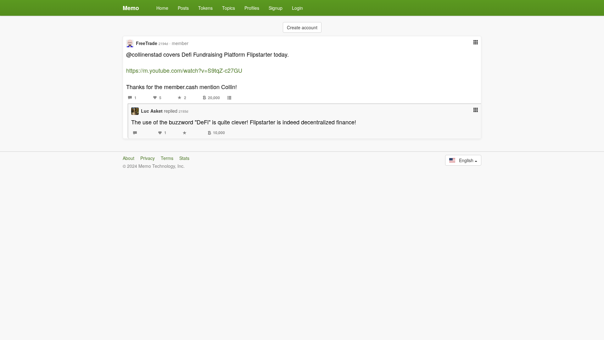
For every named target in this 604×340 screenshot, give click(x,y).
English (465, 160)
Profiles (251, 8)
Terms (167, 158)
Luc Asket (152, 111)
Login (297, 8)
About (128, 158)
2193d (183, 111)
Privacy (147, 158)
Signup (275, 8)
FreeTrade (146, 43)
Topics (228, 8)
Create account (302, 27)
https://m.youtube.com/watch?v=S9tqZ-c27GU (184, 70)
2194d (163, 43)
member (180, 43)
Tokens (205, 8)
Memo (131, 8)
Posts (183, 8)
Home (162, 8)
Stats (184, 158)
